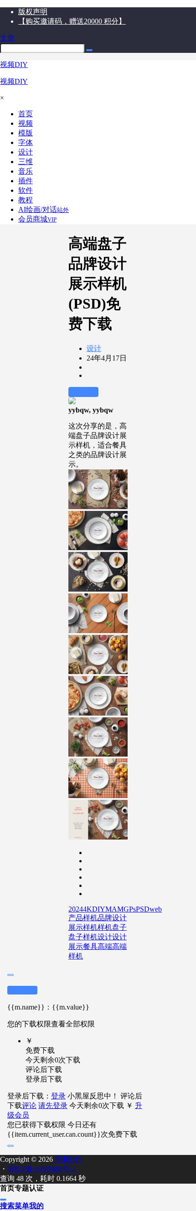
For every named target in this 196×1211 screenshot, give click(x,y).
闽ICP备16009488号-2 (41, 1169)
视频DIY (68, 1159)
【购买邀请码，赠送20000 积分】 (72, 21)
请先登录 (52, 1105)
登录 (58, 1096)
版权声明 (32, 11)
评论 (29, 1105)
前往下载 (83, 391)
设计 (94, 348)
